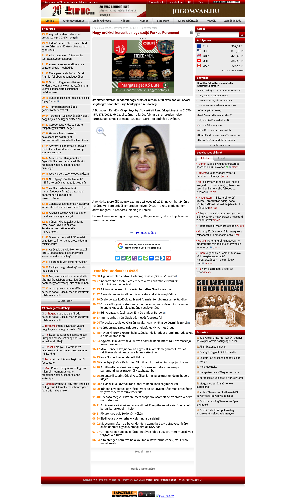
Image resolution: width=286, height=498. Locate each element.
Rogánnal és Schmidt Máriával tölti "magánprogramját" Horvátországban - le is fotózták (218, 258)
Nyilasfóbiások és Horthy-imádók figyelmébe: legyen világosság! (217, 394)
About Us (198, 479)
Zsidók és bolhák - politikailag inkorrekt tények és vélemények (215, 412)
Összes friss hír (65, 301)
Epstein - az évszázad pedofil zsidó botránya (218, 359)
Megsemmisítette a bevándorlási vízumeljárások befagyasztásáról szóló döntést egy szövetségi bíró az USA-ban (65, 280)
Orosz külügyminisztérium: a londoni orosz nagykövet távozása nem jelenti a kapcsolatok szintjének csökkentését (65, 87)
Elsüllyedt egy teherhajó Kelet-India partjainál (63, 269)
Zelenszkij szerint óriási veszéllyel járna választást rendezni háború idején (65, 205)
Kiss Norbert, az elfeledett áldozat (65, 173)
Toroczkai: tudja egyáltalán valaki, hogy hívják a (65, 117)
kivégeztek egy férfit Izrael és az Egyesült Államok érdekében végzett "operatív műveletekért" (65, 387)
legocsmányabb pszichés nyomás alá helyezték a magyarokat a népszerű (219, 217)
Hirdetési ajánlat (168, 479)
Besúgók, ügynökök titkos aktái (217, 352)
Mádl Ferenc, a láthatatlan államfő (214, 115)
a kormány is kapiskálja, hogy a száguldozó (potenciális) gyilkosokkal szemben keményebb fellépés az (218, 186)
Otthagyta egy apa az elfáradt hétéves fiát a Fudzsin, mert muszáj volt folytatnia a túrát (65, 292)
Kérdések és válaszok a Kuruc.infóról (221, 377)
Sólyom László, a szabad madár (213, 120)
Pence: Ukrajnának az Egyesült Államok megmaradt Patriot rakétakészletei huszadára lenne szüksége (64, 373)
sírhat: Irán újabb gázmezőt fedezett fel (63, 361)
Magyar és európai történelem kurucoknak (215, 385)
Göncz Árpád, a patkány (209, 110)
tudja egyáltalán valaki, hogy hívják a (63, 327)
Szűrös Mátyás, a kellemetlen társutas (216, 105)
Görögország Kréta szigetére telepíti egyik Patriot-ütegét (62, 126)
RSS (189, 2)
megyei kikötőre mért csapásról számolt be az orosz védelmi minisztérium (64, 350)
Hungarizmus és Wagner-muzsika (219, 372)
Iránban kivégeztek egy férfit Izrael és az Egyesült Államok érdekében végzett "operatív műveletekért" (62, 226)
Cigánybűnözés (102, 20)
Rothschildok (221, 225)
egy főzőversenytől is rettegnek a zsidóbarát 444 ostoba (219, 233)
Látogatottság (175, 2)
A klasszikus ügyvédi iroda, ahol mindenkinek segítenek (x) (64, 214)
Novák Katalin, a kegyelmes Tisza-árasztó (218, 135)
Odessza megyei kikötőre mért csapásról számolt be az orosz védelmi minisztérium (64, 241)
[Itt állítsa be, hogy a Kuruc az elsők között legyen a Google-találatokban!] (143, 250)
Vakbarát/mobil (157, 2)
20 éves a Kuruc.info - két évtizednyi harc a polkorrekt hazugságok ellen (219, 339)
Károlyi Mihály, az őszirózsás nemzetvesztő (218, 90)
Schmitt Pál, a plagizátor (209, 125)
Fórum (201, 2)
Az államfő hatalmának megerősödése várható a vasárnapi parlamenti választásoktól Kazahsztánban (63, 193)
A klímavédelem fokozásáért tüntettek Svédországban (62, 57)
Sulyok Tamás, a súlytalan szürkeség (215, 140)
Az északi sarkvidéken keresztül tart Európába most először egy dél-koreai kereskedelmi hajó (64, 253)
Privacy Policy (185, 479)
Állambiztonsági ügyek (212, 346)
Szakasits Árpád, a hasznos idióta (214, 100)
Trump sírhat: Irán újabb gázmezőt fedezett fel (59, 108)
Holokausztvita (208, 366)
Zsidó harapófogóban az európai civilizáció (217, 403)
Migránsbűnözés (188, 20)
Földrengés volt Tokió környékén (64, 261)
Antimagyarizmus (73, 20)
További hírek (143, 451)
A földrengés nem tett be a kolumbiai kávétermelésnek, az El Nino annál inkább (144, 441)
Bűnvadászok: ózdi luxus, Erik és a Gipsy (65, 99)
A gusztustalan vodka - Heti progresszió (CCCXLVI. (61, 36)
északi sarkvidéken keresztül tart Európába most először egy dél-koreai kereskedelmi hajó (64, 338)
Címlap (49, 20)
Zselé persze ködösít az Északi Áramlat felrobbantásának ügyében (63, 75)
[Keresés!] (242, 35)
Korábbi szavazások (220, 145)
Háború (125, 20)
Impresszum (152, 479)
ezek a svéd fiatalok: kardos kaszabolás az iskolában (218, 165)
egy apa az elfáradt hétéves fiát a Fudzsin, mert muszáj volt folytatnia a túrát (65, 317)
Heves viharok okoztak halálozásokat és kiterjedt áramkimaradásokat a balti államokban (65, 137)
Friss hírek (98, 27)
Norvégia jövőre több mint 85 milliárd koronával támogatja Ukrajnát (64, 181)
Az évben (223, 158)
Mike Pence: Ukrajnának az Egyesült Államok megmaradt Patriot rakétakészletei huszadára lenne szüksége (63, 163)
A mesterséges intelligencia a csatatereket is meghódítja (63, 66)
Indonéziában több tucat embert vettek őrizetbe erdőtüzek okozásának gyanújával (64, 46)
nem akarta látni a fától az (214, 270)
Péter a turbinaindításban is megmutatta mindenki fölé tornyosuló (218, 244)
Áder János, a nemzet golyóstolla (213, 130)
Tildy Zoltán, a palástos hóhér (212, 95)
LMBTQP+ (163, 20)
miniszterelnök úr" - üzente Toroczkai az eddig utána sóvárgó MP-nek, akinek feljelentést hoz (219, 202)
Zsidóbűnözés (232, 20)
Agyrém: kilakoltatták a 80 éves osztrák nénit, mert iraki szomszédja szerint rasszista (64, 149)
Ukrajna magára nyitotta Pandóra (215, 174)
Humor (144, 20)
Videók (211, 20)
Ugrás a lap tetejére (143, 468)
